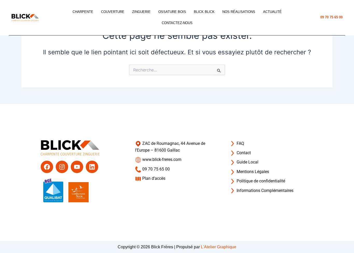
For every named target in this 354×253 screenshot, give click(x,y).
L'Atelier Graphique (218, 247)
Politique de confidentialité (260, 180)
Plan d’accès (153, 178)
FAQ (240, 143)
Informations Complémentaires (264, 190)
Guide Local (247, 162)
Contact (243, 152)
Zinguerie (141, 12)
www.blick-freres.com (161, 159)
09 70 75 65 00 (331, 17)
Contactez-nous (177, 23)
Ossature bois (172, 12)
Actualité (272, 12)
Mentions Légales (252, 171)
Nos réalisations (238, 12)
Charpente (83, 12)
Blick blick (204, 12)
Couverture (112, 12)
